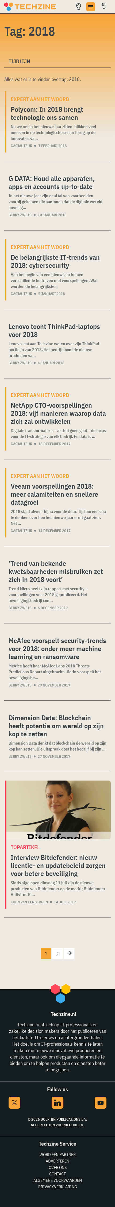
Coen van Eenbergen (29, 902)
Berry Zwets (20, 215)
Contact (57, 1173)
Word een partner (58, 1154)
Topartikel (25, 847)
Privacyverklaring (57, 1186)
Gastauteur (21, 145)
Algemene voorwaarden (57, 1180)
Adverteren (57, 1161)
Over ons (58, 1167)
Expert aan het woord (40, 99)
